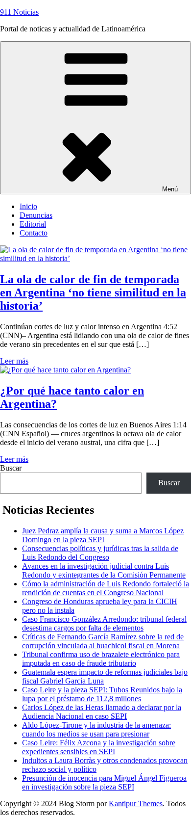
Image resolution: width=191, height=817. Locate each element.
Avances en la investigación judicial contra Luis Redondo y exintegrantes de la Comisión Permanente (104, 570)
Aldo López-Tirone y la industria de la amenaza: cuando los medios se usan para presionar (96, 729)
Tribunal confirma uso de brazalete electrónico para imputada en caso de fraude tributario (101, 658)
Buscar (11, 468)
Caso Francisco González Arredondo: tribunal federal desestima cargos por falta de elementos (104, 623)
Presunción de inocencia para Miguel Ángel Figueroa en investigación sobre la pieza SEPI (104, 782)
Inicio (28, 206)
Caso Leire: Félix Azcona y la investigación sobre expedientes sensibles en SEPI (98, 747)
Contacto (34, 233)
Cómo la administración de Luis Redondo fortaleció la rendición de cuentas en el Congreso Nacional (105, 588)
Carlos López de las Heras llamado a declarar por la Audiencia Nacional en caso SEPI (101, 711)
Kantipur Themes (136, 803)
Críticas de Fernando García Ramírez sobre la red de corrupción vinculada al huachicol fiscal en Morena (103, 641)
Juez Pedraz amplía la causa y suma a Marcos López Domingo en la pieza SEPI (103, 535)
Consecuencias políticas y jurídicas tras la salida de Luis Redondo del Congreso (100, 552)
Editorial (33, 224)
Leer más (14, 361)
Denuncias (36, 215)
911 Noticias (19, 12)
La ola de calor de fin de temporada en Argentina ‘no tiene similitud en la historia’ (93, 292)
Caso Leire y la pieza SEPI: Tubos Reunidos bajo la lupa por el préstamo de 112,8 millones (102, 694)
